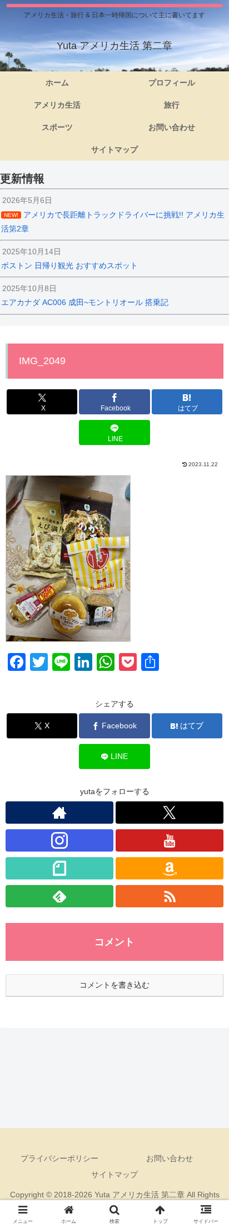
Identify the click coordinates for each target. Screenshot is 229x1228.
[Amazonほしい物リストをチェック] (169, 868)
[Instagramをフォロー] (59, 840)
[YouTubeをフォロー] (169, 840)
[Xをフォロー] (169, 812)
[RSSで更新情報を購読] (169, 896)
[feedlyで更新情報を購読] (59, 896)
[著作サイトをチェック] (59, 812)
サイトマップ (114, 1174)
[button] (206, 1213)
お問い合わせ (169, 1158)
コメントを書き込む (114, 984)
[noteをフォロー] (59, 868)
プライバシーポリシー (59, 1158)
